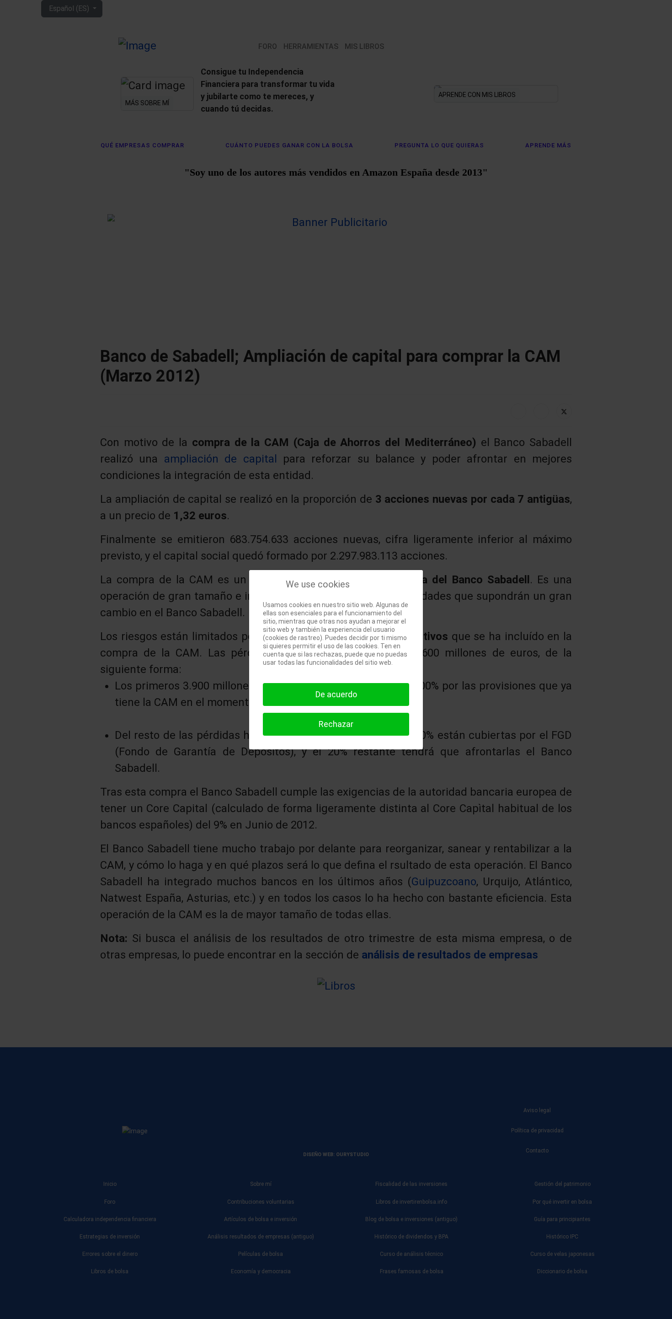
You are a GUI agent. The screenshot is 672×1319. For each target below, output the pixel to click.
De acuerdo (336, 694)
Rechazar (336, 724)
